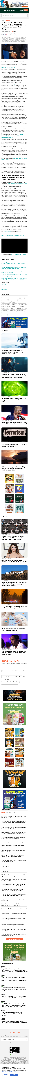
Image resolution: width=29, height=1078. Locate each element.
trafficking (15, 41)
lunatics (3, 39)
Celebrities (7, 20)
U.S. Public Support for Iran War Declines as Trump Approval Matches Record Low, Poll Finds (13, 904)
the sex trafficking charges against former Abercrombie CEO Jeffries (12, 235)
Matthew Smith (8, 39)
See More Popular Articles (14, 939)
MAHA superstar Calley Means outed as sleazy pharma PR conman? (13, 629)
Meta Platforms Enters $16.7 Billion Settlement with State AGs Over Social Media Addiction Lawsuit (13, 833)
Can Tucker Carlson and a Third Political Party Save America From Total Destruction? (13, 997)
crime (18, 37)
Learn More (6, 1074)
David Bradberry (13, 300)
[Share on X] (12, 34)
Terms (12, 1058)
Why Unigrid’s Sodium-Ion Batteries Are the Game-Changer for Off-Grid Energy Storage (13, 838)
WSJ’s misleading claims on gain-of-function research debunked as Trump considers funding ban (12, 352)
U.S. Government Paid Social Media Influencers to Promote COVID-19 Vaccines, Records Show (13, 890)
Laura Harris (9, 420)
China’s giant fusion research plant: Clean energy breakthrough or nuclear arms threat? (13, 400)
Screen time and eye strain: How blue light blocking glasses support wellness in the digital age (13, 925)
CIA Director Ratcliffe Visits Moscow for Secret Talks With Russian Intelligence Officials (13, 817)
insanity (16, 38)
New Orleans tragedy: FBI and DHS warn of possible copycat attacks (14, 445)
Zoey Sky (8, 31)
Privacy (8, 1058)
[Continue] (26, 1039)
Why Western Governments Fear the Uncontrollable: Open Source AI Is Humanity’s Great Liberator (13, 875)
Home (2, 20)
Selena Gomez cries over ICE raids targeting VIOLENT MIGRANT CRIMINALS (14, 560)
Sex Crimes (19, 40)
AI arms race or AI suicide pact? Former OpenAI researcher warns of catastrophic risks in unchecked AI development (13, 376)
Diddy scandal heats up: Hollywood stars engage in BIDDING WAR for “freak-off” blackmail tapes (13, 652)
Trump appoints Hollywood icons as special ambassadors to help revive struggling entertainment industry (14, 584)
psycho (7, 40)
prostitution (3, 40)
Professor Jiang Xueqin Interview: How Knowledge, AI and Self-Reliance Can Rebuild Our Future (13, 1014)
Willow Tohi (9, 372)
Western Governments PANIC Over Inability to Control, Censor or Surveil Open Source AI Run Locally (13, 989)
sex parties (24, 40)
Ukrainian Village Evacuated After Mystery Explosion (13, 842)
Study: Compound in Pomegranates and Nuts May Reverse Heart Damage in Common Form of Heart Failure (13, 920)
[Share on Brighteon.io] (6, 34)
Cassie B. (9, 348)
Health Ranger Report (7, 963)
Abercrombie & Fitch (8, 37)
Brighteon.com (4, 289)
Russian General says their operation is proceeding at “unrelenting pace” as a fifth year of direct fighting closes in (13, 822)
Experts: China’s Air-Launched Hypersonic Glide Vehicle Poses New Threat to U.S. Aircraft (12, 856)
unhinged (23, 41)
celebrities (14, 37)
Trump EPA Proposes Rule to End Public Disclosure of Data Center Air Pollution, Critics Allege (13, 880)
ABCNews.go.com (5, 286)
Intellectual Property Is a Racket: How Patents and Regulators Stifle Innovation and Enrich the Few (13, 885)
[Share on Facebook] (9, 34)
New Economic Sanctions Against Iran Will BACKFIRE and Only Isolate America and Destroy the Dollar (14, 1023)
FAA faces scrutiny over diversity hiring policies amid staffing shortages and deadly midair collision (13, 468)
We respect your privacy (14, 1042)
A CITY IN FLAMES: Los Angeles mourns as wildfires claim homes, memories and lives (14, 607)
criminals (22, 37)
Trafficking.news (7, 231)
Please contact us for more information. (9, 684)
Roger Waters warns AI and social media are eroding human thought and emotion (13, 828)
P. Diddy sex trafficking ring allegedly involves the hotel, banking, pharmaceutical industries (12, 136)
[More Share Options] (15, 34)
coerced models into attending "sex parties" (10, 84)
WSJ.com (3, 284)
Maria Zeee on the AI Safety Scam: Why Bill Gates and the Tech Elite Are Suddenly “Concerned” (14, 909)
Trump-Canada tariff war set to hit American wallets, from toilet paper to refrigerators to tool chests (13, 894)
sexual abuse (10, 41)
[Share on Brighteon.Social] (3, 34)
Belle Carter (9, 465)
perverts (19, 39)
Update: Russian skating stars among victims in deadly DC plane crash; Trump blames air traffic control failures (13, 537)
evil (6, 38)
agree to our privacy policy (9, 1071)
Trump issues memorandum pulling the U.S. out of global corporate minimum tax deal (14, 423)
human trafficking (10, 38)
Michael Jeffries (14, 39)
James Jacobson (21, 38)
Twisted (18, 41)
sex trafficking (4, 41)
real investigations (13, 40)
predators (24, 39)
